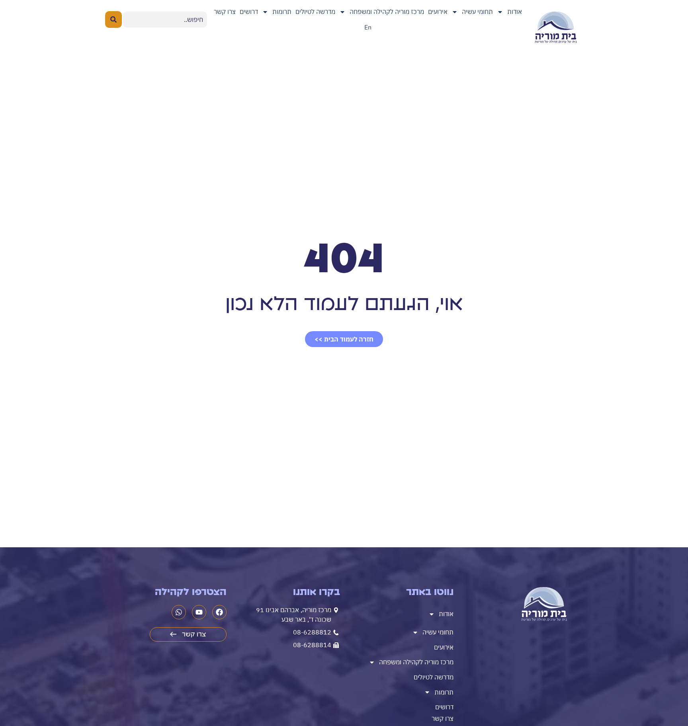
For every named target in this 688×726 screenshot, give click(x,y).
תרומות (281, 12)
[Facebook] (219, 612)
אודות (514, 12)
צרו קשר (225, 12)
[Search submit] (113, 19)
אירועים (438, 12)
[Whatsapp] (179, 612)
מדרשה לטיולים (315, 12)
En (367, 27)
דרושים (249, 12)
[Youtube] (199, 612)
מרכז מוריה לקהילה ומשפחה (387, 12)
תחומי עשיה (477, 12)
